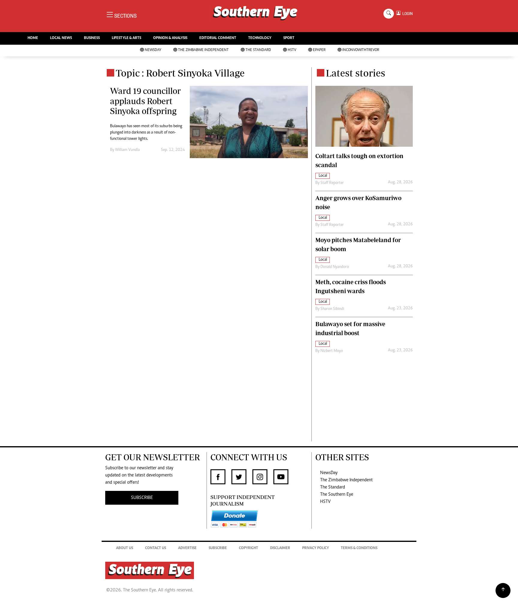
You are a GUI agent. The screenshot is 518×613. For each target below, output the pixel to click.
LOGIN (406, 13)
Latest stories (355, 73)
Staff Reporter (332, 183)
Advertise (187, 548)
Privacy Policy (315, 548)
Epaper (319, 50)
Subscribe (218, 548)
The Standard (258, 50)
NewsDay (153, 50)
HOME (33, 38)
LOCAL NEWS (61, 38)
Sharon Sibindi (332, 309)
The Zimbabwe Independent (203, 50)
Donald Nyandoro (334, 267)
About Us (124, 548)
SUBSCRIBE (142, 497)
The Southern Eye (336, 494)
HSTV (292, 50)
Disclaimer (280, 548)
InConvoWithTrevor (360, 50)
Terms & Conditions (359, 548)
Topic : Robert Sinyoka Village (180, 73)
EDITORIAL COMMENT (217, 38)
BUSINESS (92, 38)
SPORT (288, 38)
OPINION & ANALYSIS (170, 38)
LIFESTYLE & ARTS (126, 38)
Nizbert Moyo (331, 351)
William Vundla (127, 150)
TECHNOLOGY (259, 38)
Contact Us (155, 548)
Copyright (248, 548)
